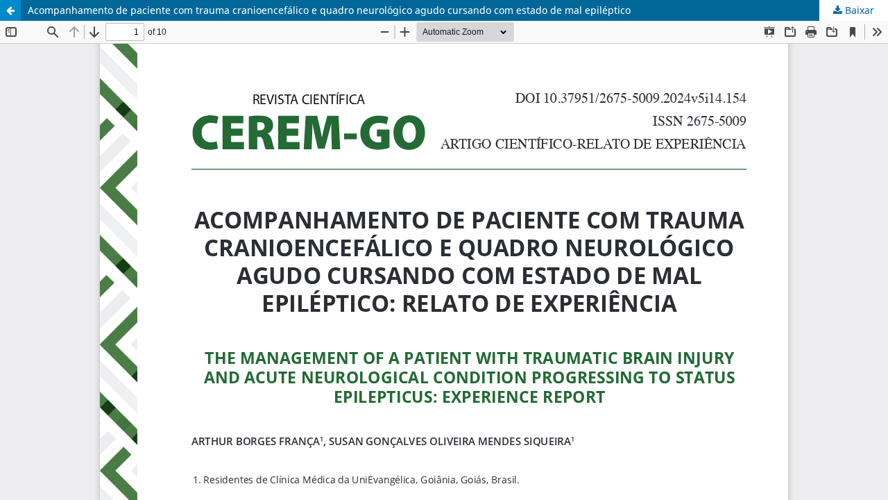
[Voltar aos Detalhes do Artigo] (10, 10)
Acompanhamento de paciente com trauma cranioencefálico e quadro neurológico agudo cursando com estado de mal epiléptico (329, 10)
